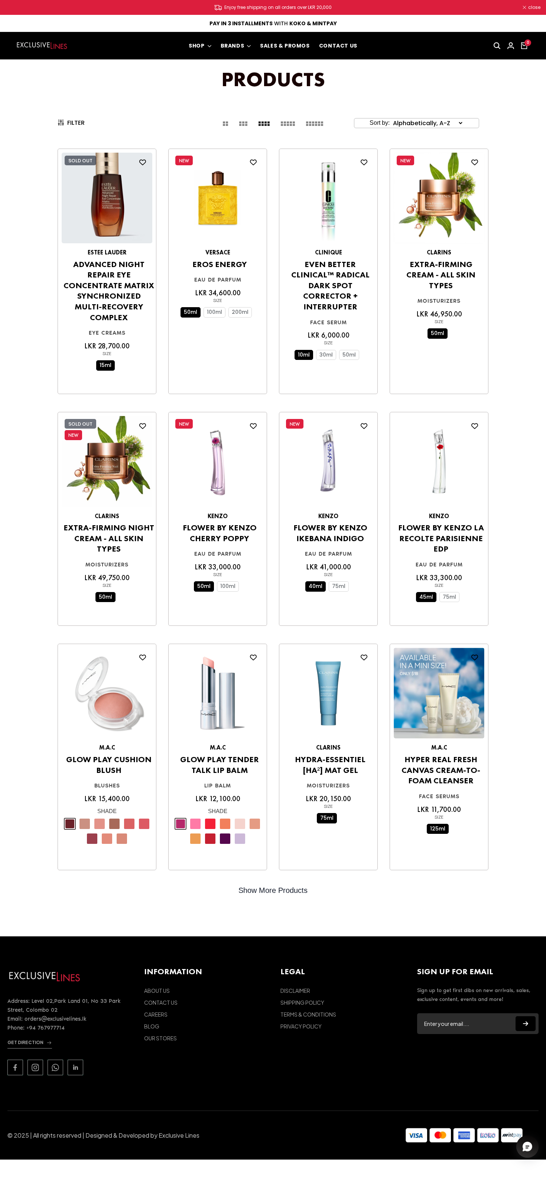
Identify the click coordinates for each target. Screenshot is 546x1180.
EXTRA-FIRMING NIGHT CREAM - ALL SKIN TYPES (109, 538)
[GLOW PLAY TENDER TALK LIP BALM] (217, 695)
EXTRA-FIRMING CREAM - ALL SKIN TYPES (440, 275)
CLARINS (439, 252)
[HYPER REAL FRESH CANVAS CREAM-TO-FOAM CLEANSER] (439, 695)
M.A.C (107, 747)
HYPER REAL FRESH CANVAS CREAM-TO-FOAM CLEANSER (441, 770)
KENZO (218, 516)
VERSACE (217, 252)
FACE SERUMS (439, 796)
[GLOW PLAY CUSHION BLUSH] (107, 695)
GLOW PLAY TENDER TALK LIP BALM (219, 765)
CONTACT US (161, 1002)
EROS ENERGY (219, 264)
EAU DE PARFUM (217, 279)
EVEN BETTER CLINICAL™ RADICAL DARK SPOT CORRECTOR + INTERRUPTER (330, 285)
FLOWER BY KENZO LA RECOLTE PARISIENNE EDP (441, 538)
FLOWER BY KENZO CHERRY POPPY (220, 533)
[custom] (15, 1067)
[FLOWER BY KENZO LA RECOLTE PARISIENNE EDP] (439, 463)
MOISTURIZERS (439, 301)
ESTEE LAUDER (107, 252)
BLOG (151, 1026)
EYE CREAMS (107, 332)
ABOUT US (157, 990)
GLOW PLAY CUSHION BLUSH (109, 765)
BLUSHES (107, 785)
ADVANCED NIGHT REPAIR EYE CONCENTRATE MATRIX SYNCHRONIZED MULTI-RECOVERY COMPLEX (109, 291)
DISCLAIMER (295, 990)
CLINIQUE (328, 252)
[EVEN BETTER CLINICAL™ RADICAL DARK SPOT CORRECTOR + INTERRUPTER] (328, 200)
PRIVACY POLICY (301, 1026)
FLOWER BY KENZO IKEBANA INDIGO (330, 533)
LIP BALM (217, 785)
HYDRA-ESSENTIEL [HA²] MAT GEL (330, 765)
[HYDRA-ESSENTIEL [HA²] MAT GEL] (328, 695)
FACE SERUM (328, 322)
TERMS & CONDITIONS (308, 1014)
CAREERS (156, 1014)
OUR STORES (160, 1038)
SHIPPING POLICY (302, 1002)
